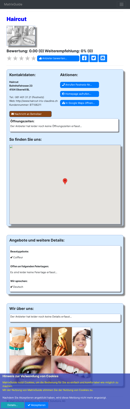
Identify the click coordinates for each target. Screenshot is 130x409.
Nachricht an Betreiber (28, 114)
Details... (12, 405)
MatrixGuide (13, 4)
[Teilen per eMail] (103, 58)
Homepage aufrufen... (78, 93)
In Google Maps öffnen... (80, 103)
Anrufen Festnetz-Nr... (78, 84)
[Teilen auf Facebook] (84, 58)
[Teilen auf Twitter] (93, 58)
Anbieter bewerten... (54, 58)
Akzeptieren (38, 405)
